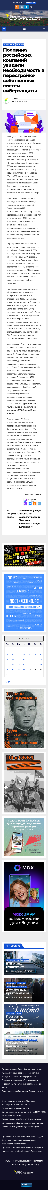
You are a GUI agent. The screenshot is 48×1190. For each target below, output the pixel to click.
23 (41, 664)
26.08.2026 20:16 (15, 971)
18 (13, 664)
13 (24, 659)
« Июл (7, 682)
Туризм (18, 1013)
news (15, 98)
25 (13, 669)
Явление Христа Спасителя (16, 986)
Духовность (11, 983)
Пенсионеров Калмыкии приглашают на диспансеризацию (20, 1047)
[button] (44, 29)
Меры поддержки (13, 960)
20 (24, 664)
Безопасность (9, 44)
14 (29, 659)
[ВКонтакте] (30, 504)
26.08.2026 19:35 (15, 997)
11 (13, 659)
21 (29, 664)
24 (7, 669)
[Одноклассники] (35, 504)
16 (41, 659)
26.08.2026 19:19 (15, 1024)
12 (18, 659)
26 (18, 669)
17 (7, 664)
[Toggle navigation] (24, 29)
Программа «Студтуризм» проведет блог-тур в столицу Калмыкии (21, 1021)
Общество (20, 44)
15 (35, 659)
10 (7, 659)
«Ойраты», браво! (13, 515)
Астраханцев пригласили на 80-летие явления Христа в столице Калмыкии (23, 994)
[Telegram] (39, 504)
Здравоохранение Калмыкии (17, 1040)
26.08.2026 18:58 (15, 1050)
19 (18, 664)
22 (35, 664)
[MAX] (25, 504)
